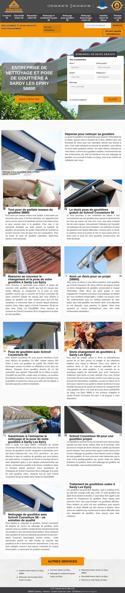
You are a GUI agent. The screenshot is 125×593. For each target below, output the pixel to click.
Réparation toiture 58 (32, 17)
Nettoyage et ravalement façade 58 (48, 18)
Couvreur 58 (6, 17)
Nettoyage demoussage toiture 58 (86, 18)
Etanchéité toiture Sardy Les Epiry (94, 576)
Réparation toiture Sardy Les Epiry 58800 (94, 571)
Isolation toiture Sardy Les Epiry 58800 (31, 572)
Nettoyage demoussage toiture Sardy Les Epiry (31, 578)
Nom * (72, 63)
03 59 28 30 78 (59, 5)
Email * (72, 73)
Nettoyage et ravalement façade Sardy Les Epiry (62, 574)
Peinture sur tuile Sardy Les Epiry (94, 580)
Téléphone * (101, 73)
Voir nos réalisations (49, 28)
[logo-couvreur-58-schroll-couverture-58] (13, 6)
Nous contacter (29, 99)
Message (73, 82)
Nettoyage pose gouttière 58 (67, 18)
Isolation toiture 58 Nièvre (103, 18)
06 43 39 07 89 (81, 5)
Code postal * (101, 63)
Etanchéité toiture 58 (19, 17)
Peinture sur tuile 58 (118, 18)
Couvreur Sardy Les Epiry (60, 570)
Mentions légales (89, 591)
